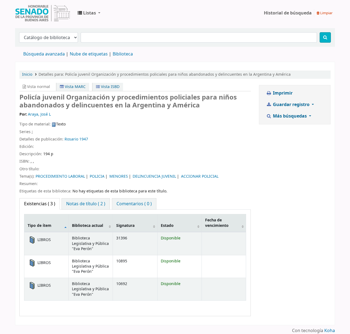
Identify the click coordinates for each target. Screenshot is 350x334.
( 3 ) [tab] (39, 204)
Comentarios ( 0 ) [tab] (134, 204)
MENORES (118, 176)
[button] (89, 13)
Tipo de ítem (39, 225)
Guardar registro (291, 104)
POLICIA (97, 176)
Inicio (27, 74)
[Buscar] (325, 37)
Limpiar (325, 13)
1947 (83, 139)
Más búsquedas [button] (290, 116)
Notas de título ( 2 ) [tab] (85, 204)
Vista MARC (75, 87)
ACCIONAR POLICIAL (199, 176)
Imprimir (282, 93)
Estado (167, 225)
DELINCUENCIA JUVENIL (154, 176)
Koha (329, 330)
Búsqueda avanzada (44, 54)
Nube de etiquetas (89, 54)
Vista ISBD (109, 87)
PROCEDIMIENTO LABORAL (60, 176)
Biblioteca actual (87, 225)
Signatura (125, 225)
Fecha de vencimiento (217, 222)
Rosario (71, 139)
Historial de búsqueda (288, 13)
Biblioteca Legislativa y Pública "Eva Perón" (42, 13)
